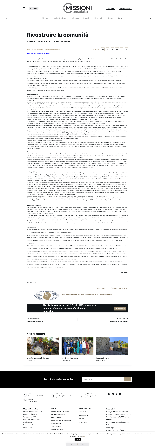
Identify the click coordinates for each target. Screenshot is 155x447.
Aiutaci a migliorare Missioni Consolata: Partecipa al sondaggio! (87, 294)
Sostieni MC (86, 18)
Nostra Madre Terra (57, 429)
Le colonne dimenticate (70, 358)
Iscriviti (110, 8)
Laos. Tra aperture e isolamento (38, 358)
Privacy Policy (83, 422)
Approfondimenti (64, 41)
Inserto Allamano (56, 417)
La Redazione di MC (85, 408)
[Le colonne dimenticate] (78, 346)
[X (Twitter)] (107, 49)
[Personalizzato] (72, 444)
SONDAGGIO (33, 8)
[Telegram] (122, 49)
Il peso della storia (102, 358)
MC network (98, 18)
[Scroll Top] (83, 444)
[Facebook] (103, 49)
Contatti (110, 18)
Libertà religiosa (56, 426)
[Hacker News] (117, 49)
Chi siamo (45, 18)
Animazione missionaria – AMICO (61, 420)
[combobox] (133, 18)
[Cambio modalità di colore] (6, 18)
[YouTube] (39, 436)
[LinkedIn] (112, 49)
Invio (127, 379)
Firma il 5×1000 (83, 415)
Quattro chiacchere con (58, 414)
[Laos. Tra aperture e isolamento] (43, 346)
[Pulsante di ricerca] (150, 18)
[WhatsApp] (126, 49)
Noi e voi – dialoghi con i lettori (60, 411)
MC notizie (75, 18)
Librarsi (53, 408)
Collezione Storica (125, 8)
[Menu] (24, 8)
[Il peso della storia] (112, 346)
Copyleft (81, 418)
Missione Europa (56, 423)
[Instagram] (113, 394)
